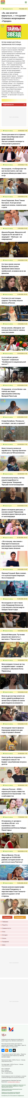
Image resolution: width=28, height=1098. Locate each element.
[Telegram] (10, 1050)
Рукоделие (5, 941)
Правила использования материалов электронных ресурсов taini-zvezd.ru (10, 1093)
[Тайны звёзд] (2, 9)
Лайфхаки (5, 922)
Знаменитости (8, 9)
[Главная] (4, 1029)
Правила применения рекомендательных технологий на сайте (11, 1089)
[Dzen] (14, 1050)
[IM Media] (11, 1029)
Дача (3, 945)
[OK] (6, 1050)
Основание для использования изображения (12, 1095)
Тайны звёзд (3, 2)
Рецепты (5, 925)
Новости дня (8, 506)
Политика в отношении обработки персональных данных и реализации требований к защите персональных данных (13, 1086)
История (4, 935)
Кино (3, 931)
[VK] (2, 1050)
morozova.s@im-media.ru (14, 1082)
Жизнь (4, 938)
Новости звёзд (8, 131)
